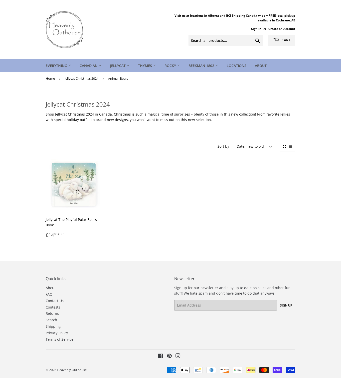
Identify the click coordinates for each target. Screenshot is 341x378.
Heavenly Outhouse (72, 370)
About (261, 65)
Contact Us (55, 300)
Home (50, 78)
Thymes (145, 65)
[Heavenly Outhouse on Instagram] (177, 356)
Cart (285, 40)
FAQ (49, 294)
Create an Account (281, 29)
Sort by (223, 146)
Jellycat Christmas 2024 (81, 78)
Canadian (89, 65)
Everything (57, 65)
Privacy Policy (57, 332)
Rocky (171, 65)
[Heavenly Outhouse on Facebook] (160, 356)
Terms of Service (59, 339)
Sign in (256, 29)
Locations (236, 65)
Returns (52, 313)
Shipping (53, 326)
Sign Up (286, 305)
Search (51, 319)
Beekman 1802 (201, 65)
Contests (53, 307)
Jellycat (118, 65)
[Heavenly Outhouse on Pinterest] (169, 356)
